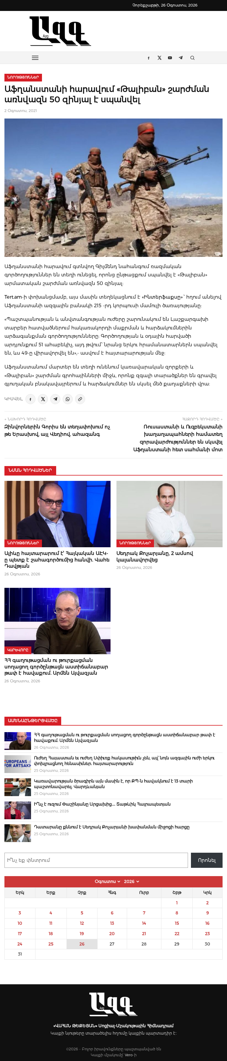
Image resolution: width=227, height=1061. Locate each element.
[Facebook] (30, 399)
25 (50, 944)
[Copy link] (80, 399)
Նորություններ (23, 77)
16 (207, 923)
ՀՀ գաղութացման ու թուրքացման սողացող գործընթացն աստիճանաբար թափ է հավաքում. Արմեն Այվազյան (56, 666)
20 (112, 933)
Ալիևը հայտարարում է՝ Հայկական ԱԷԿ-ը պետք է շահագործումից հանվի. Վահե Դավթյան (56, 559)
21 (144, 933)
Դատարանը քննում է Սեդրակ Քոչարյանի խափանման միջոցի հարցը (111, 827)
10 (20, 923)
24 (19, 944)
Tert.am (13, 297)
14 (144, 923)
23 (207, 933)
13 (112, 923)
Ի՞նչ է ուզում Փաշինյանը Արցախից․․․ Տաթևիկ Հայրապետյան (102, 804)
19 (82, 933)
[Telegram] (55, 399)
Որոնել (207, 860)
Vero (129, 1055)
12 (82, 923)
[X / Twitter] (43, 399)
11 (50, 923)
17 (20, 933)
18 (51, 933)
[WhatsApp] (68, 399)
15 (177, 923)
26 (82, 944)
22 (177, 933)
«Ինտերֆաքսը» (162, 297)
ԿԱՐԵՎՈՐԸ (17, 650)
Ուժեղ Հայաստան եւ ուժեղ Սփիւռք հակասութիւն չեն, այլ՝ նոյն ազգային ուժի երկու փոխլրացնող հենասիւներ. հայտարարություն (124, 760)
